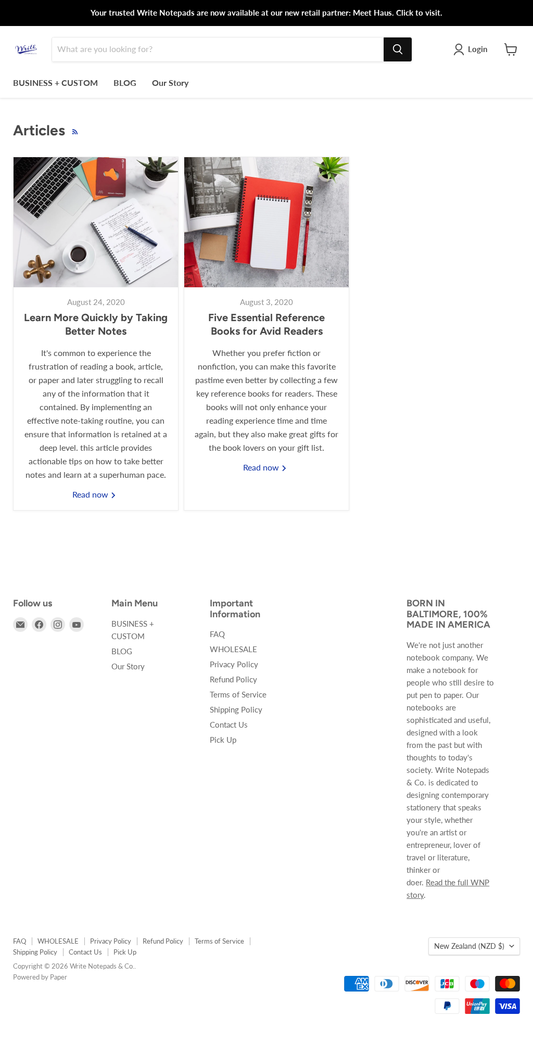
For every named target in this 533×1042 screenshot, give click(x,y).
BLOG (124, 82)
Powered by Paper (40, 977)
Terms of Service (238, 694)
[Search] (398, 49)
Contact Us (229, 724)
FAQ (217, 634)
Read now (91, 494)
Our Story (170, 82)
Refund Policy (233, 679)
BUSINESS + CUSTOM (55, 82)
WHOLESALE (233, 649)
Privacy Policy (234, 664)
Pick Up (223, 739)
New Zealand (469, 946)
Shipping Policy (236, 709)
